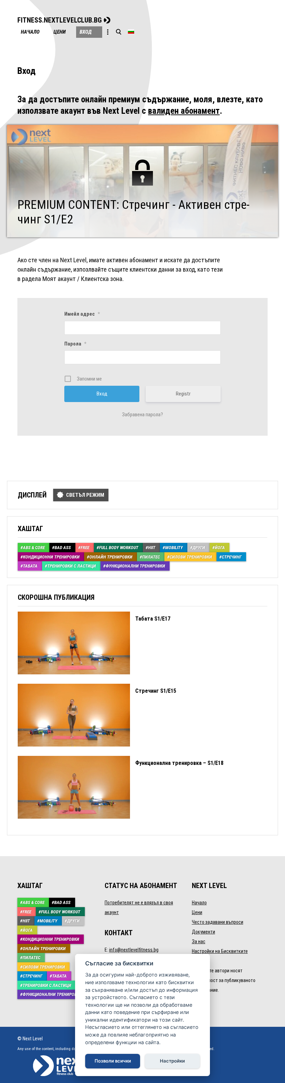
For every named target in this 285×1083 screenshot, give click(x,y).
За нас (198, 941)
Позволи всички (113, 1061)
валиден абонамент (184, 111)
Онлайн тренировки (110, 557)
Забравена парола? (142, 414)
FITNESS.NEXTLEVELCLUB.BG (59, 20)
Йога (220, 547)
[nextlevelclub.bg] (56, 1058)
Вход (86, 32)
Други (199, 547)
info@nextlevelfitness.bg (133, 950)
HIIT (151, 547)
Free (85, 547)
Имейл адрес (82, 314)
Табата (30, 566)
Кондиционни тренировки (51, 557)
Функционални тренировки (135, 566)
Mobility (174, 547)
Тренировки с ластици (71, 566)
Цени (60, 32)
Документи (203, 932)
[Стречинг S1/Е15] (97, 751)
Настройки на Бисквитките (220, 951)
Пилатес (151, 557)
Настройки (172, 1061)
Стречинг (232, 557)
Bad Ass (63, 547)
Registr (183, 394)
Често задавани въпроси (217, 922)
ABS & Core (34, 547)
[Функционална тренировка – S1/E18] (120, 823)
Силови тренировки (191, 557)
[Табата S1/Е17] (94, 679)
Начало (30, 32)
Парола (75, 344)
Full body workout (118, 547)
